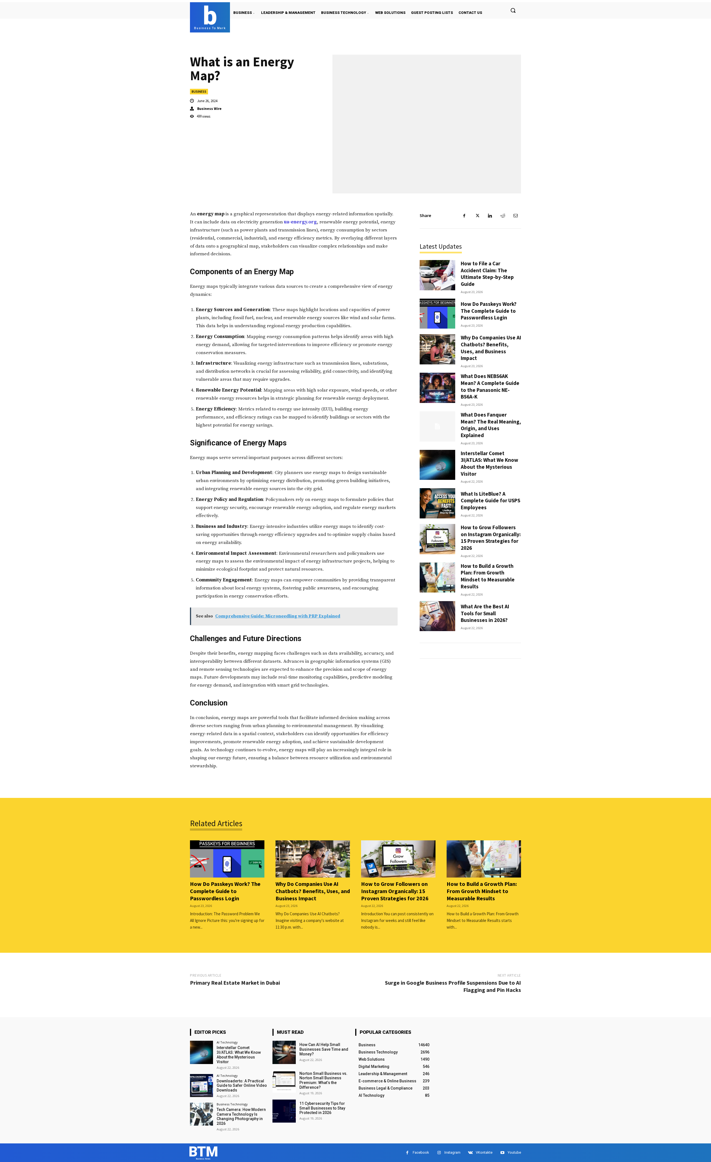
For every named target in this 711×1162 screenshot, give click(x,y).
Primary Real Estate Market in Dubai (235, 982)
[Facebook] (464, 215)
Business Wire (209, 108)
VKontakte (484, 1152)
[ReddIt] (502, 215)
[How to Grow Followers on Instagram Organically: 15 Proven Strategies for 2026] (437, 539)
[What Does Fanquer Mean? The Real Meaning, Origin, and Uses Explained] (437, 426)
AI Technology (227, 1042)
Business (199, 91)
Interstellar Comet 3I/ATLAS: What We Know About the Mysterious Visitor (489, 463)
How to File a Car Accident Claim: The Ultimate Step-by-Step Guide (487, 273)
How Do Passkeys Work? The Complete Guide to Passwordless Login (489, 311)
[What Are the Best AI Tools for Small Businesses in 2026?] (437, 616)
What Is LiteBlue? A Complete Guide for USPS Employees (490, 500)
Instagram (452, 1152)
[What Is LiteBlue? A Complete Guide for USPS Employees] (437, 503)
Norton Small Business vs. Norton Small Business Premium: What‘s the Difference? (323, 1080)
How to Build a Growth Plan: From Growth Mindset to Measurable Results (488, 576)
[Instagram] (439, 1153)
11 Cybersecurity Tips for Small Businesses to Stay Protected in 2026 (322, 1108)
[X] (477, 215)
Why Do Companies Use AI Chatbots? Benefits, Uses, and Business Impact (491, 347)
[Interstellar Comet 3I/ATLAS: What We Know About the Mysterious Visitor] (437, 465)
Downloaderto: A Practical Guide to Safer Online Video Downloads (242, 1086)
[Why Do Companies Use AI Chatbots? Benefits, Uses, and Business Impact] (437, 349)
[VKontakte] (470, 1153)
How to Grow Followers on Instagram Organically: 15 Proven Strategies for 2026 (491, 537)
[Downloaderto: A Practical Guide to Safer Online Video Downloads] (201, 1085)
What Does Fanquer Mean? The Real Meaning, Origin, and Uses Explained (491, 424)
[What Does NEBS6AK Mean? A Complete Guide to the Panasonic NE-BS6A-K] (437, 388)
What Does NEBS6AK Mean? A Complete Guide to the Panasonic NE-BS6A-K (490, 386)
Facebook (421, 1152)
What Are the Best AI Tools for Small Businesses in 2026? (485, 613)
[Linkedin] (489, 215)
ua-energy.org (300, 222)
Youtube (514, 1152)
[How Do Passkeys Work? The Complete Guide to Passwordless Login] (437, 314)
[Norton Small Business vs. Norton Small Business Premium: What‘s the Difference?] (284, 1081)
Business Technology (232, 1104)
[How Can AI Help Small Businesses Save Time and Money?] (284, 1052)
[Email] (515, 215)
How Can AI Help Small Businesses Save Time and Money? (323, 1049)
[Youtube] (502, 1153)
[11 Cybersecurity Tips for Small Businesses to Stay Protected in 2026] (284, 1111)
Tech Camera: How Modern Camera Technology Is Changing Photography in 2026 (241, 1116)
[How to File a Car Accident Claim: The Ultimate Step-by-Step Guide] (437, 275)
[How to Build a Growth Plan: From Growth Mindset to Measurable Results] (437, 578)
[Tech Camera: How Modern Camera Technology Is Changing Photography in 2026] (201, 1114)
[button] (513, 10)
